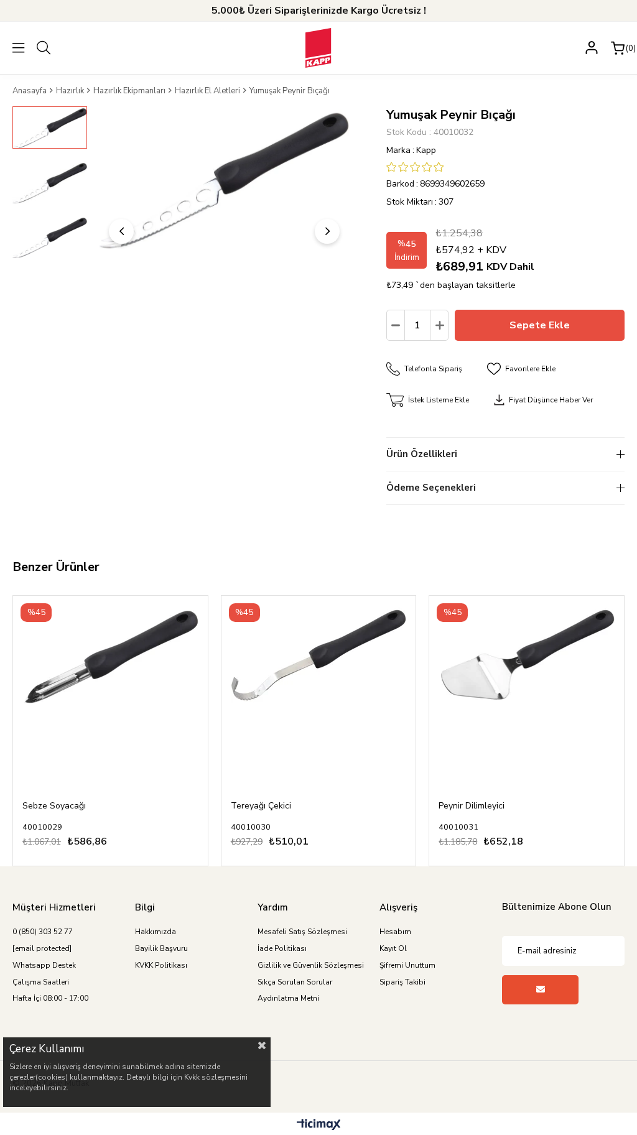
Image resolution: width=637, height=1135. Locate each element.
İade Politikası (282, 948)
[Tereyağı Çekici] (319, 693)
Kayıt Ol (393, 948)
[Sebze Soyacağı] (110, 693)
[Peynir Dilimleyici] (527, 693)
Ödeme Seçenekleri (431, 487)
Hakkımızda (155, 932)
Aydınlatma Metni (288, 998)
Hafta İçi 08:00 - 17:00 (50, 998)
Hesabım (395, 932)
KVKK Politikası (161, 965)
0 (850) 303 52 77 (42, 932)
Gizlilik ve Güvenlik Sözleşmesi (311, 965)
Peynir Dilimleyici (471, 806)
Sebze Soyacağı (54, 806)
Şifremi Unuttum (407, 965)
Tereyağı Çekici (261, 806)
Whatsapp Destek (44, 965)
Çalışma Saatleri (40, 982)
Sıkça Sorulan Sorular (295, 982)
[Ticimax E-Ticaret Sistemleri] (319, 1125)
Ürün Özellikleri (421, 454)
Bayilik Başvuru (161, 948)
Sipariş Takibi (402, 982)
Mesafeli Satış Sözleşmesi (302, 932)
